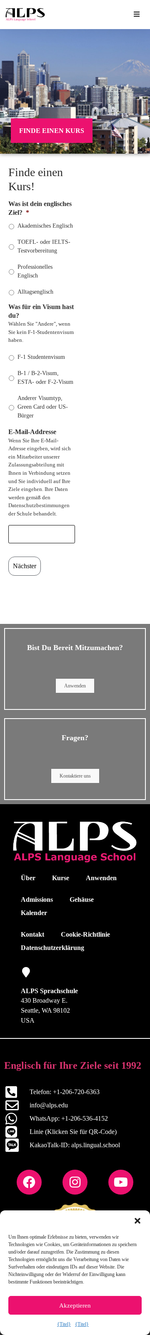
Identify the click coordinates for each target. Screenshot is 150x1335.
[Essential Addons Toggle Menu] (137, 14)
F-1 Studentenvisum (41, 357)
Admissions (37, 899)
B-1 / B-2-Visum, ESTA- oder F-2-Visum (45, 377)
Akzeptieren (75, 1305)
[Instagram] (75, 1182)
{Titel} (64, 1324)
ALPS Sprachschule (49, 990)
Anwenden (75, 686)
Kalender (34, 912)
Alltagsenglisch (35, 292)
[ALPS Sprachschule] (26, 972)
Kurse (60, 877)
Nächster (24, 565)
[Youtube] (120, 1182)
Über (28, 877)
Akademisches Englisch (45, 226)
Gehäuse (82, 899)
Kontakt (32, 934)
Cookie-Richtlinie (85, 934)
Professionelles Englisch (35, 271)
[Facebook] (29, 1182)
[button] (137, 1221)
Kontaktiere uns (75, 776)
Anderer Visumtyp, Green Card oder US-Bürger (43, 407)
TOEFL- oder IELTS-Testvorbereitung (44, 246)
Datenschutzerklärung (52, 947)
